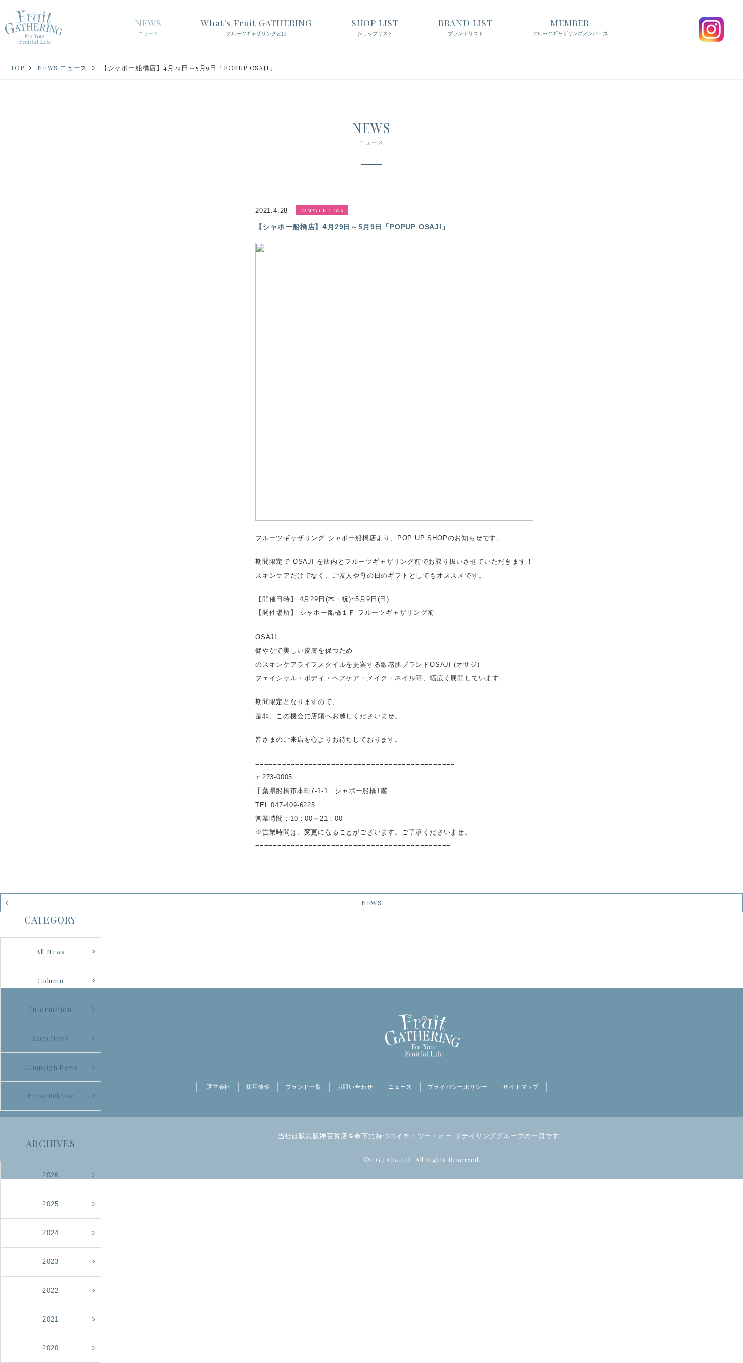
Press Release (50, 1095)
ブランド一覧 (303, 1087)
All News (50, 951)
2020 (50, 1348)
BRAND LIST (465, 26)
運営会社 (218, 1087)
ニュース (400, 1087)
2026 (50, 1175)
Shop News (50, 1038)
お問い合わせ (355, 1087)
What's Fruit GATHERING (256, 26)
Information (51, 1009)
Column (50, 980)
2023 (50, 1261)
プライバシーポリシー (457, 1087)
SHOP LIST (375, 26)
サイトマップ (521, 1087)
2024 (50, 1233)
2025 (50, 1204)
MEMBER (570, 26)
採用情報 (258, 1087)
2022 (50, 1290)
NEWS (148, 26)
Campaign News (50, 1067)
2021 (50, 1319)
